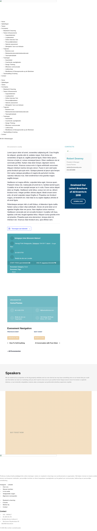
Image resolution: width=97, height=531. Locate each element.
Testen (3, 26)
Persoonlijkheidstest (11, 42)
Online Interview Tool (11, 39)
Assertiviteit (8, 60)
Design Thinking (10, 64)
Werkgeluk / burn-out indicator (14, 46)
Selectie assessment (11, 44)
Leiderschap (9, 69)
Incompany (4, 28)
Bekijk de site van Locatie (23, 258)
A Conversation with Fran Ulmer (46, 343)
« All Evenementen (14, 351)
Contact (3, 76)
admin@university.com (74, 167)
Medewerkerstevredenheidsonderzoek (16, 53)
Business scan (9, 51)
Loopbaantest (9, 37)
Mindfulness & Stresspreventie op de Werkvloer (19, 71)
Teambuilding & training (10, 73)
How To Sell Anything (17, 343)
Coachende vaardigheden (13, 62)
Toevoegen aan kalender (20, 229)
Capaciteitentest (10, 35)
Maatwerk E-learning (9, 30)
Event (26, 267)
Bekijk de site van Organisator (20, 318)
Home (3, 21)
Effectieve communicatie (12, 67)
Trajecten (6, 48)
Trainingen (6, 58)
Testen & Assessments (10, 33)
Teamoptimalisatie (10, 55)
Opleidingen (5, 24)
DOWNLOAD (78, 201)
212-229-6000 (71, 170)
